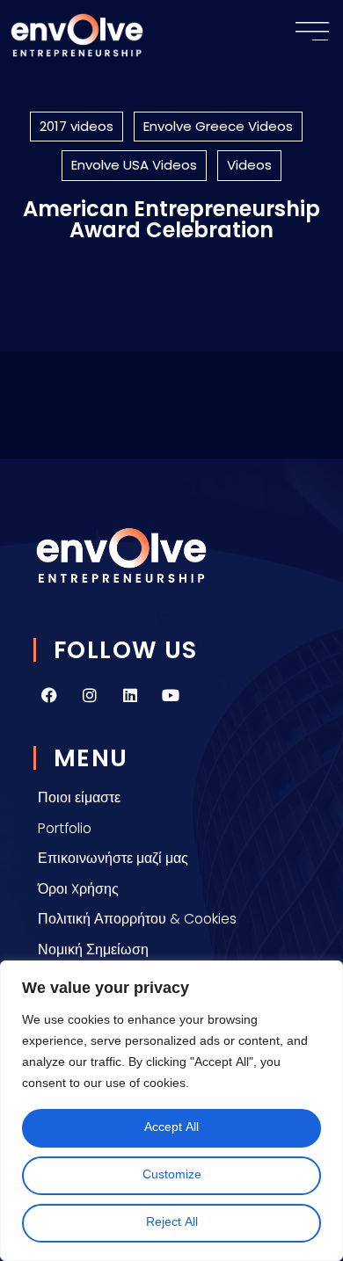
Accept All (171, 1127)
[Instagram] (90, 695)
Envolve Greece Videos (218, 126)
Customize (171, 1175)
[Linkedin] (130, 695)
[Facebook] (49, 695)
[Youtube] (170, 695)
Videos (249, 165)
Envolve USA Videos (134, 165)
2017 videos (76, 126)
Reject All (172, 1222)
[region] (171, 1110)
